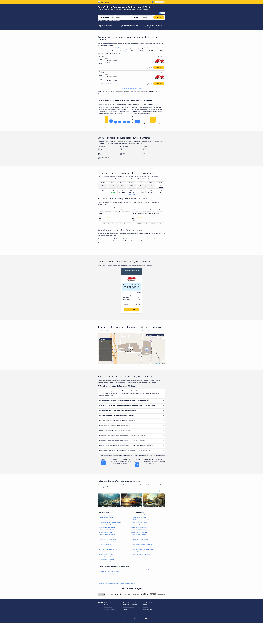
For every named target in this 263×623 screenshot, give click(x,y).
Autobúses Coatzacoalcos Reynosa (107, 527)
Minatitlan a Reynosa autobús (105, 537)
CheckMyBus (101, 583)
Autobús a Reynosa (119, 583)
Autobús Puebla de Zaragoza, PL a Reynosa (109, 542)
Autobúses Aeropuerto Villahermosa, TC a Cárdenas (144, 569)
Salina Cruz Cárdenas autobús (138, 547)
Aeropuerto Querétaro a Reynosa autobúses (109, 571)
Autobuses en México (110, 583)
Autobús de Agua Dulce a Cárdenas (140, 515)
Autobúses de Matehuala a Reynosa (107, 534)
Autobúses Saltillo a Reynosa (105, 544)
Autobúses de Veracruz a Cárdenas (140, 556)
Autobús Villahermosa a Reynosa (106, 561)
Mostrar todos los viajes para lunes (132, 88)
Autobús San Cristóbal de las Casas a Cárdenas (142, 549)
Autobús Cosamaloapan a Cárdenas (140, 524)
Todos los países (148, 609)
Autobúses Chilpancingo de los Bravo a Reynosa (110, 522)
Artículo (145, 607)
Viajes (125, 609)
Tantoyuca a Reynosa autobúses (106, 554)
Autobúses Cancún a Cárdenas (139, 517)
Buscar (159, 67)
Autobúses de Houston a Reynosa (106, 529)
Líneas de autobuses (110, 609)
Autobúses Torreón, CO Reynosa (106, 559)
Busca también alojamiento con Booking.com (109, 20)
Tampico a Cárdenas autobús (138, 552)
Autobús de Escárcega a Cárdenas (139, 527)
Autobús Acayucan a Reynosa (105, 515)
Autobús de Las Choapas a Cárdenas (140, 529)
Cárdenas (160, 335)
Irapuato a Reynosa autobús (105, 532)
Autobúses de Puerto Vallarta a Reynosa (108, 539)
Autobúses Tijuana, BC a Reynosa (106, 556)
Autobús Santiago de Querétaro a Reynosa (108, 552)
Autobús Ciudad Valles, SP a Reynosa (107, 524)
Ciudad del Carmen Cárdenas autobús (140, 519)
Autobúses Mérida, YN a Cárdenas (139, 532)
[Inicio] (104, 2)
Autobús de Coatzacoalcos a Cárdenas (140, 522)
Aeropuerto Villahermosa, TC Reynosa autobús (109, 574)
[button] (131, 348)
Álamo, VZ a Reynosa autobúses (106, 517)
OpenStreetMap (157, 363)
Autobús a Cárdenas (130, 583)
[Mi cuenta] (152, 2)
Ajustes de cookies (128, 607)
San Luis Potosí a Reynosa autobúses (107, 547)
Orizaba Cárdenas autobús (138, 537)
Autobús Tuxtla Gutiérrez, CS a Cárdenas (141, 554)
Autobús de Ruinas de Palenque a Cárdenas (142, 544)
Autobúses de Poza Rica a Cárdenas (140, 539)
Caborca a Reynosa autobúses (106, 519)
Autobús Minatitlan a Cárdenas (139, 534)
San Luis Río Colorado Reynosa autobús (108, 549)
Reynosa (151, 335)
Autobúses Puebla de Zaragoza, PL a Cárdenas (142, 542)
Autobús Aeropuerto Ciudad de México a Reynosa (110, 569)
